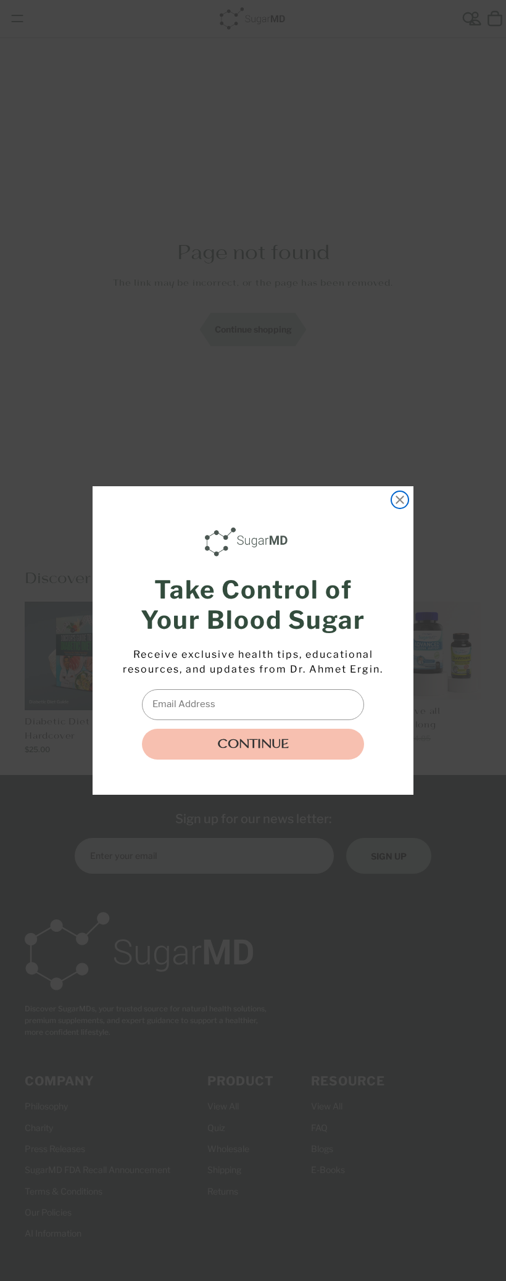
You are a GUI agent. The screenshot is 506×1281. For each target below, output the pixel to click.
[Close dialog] (400, 499)
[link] (249, 541)
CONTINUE (253, 744)
